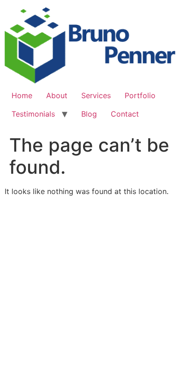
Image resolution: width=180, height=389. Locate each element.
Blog (89, 113)
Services (96, 95)
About (56, 95)
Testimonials (33, 113)
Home (22, 95)
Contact (125, 113)
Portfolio (140, 95)
